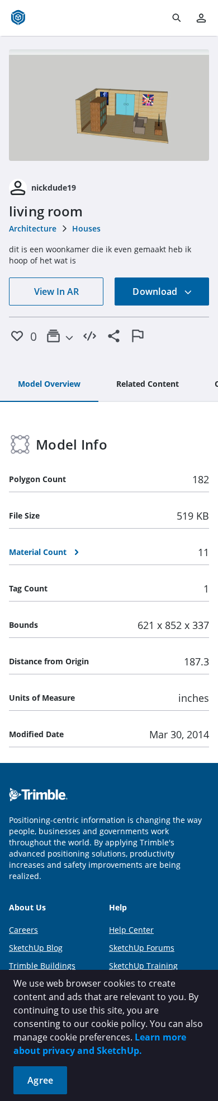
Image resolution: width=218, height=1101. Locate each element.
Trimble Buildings (42, 965)
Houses (86, 228)
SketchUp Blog (36, 947)
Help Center (131, 929)
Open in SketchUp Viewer (109, 105)
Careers (23, 929)
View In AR (56, 291)
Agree (40, 1080)
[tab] (49, 384)
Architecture (32, 228)
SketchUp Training (143, 965)
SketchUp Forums (141, 947)
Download (155, 291)
